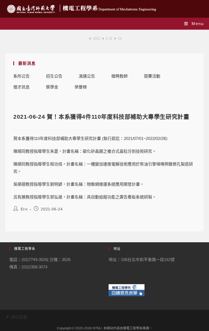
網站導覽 (19, 317)
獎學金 (52, 87)
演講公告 (87, 76)
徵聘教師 (119, 76)
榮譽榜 (81, 87)
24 (120, 38)
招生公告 (54, 76)
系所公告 (21, 76)
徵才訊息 (21, 87)
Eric (24, 209)
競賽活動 (152, 76)
